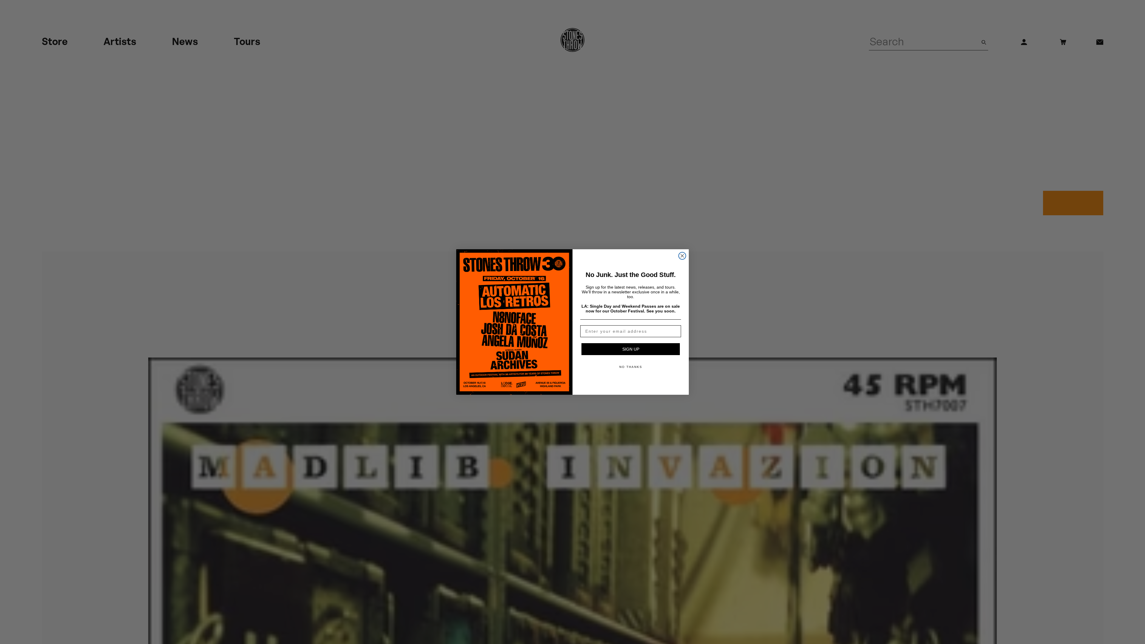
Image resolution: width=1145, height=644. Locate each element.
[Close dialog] (682, 255)
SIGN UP (630, 349)
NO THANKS (630, 367)
